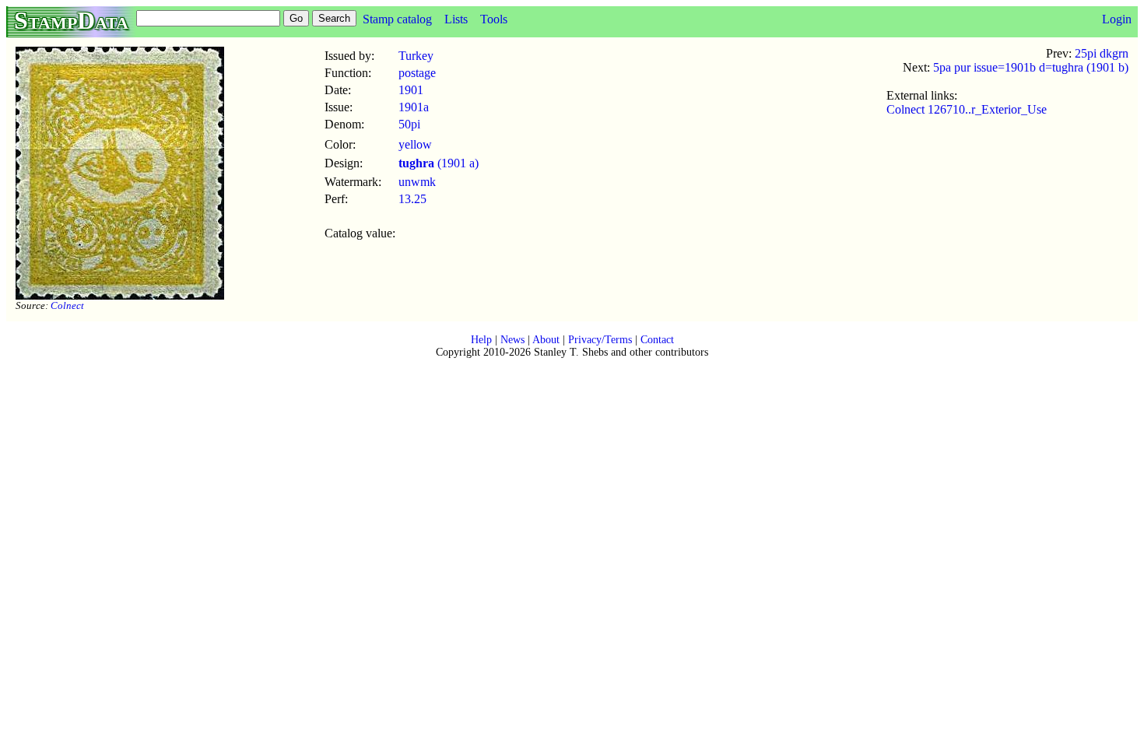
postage (417, 72)
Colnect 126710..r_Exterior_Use (966, 109)
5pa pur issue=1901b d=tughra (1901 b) (1030, 67)
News (512, 340)
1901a (413, 107)
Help (481, 340)
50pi (409, 124)
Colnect (67, 305)
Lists (456, 19)
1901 (410, 90)
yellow (415, 144)
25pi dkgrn (1101, 53)
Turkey (415, 55)
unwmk (417, 181)
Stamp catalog (397, 19)
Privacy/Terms (600, 340)
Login (1117, 19)
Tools (493, 19)
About (546, 340)
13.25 (412, 198)
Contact (657, 340)
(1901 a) (438, 163)
